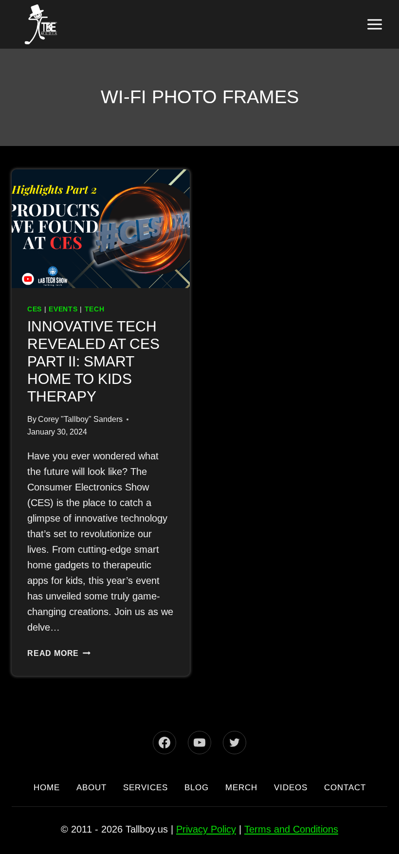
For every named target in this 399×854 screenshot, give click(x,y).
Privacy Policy (206, 829)
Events (62, 309)
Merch (279, 769)
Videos (333, 769)
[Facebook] (164, 724)
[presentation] (101, 228)
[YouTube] (199, 724)
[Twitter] (234, 724)
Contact (199, 787)
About (111, 769)
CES (34, 309)
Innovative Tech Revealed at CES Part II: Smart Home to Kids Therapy (99, 361)
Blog (229, 769)
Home (61, 769)
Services (171, 769)
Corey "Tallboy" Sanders (76, 419)
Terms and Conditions (288, 829)
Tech (93, 309)
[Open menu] (374, 24)
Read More (58, 637)
